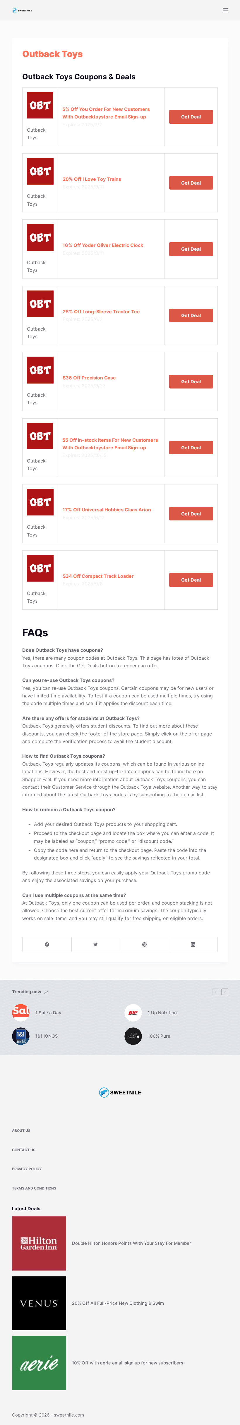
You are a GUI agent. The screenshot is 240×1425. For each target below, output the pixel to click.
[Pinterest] (144, 944)
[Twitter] (96, 944)
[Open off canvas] (225, 10)
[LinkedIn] (193, 944)
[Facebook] (47, 944)
